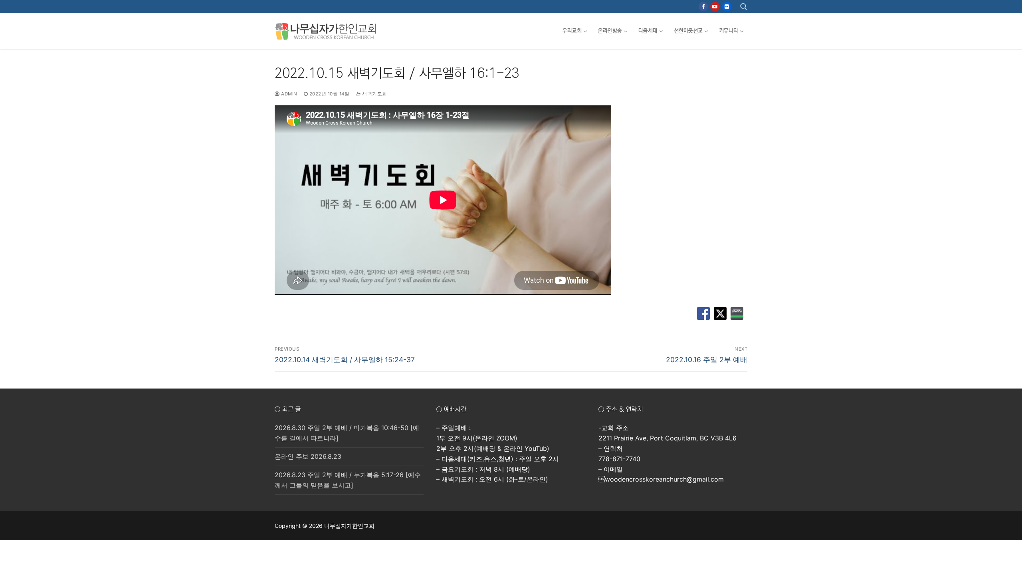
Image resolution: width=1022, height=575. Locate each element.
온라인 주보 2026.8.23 (308, 456)
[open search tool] (743, 6)
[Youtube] (714, 6)
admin (288, 94)
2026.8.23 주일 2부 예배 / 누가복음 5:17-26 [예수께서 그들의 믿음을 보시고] (348, 480)
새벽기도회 (374, 94)
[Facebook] (703, 6)
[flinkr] (726, 6)
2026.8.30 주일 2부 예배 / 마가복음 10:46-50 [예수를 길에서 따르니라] (347, 433)
